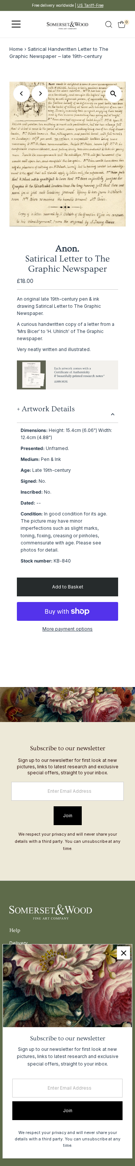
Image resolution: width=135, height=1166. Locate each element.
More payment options (67, 629)
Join (67, 815)
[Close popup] (123, 952)
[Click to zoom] (113, 93)
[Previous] (21, 93)
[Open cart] (122, 24)
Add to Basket (67, 587)
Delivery (18, 943)
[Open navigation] (16, 24)
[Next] (40, 93)
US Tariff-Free (90, 5)
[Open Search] (108, 24)
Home (16, 49)
